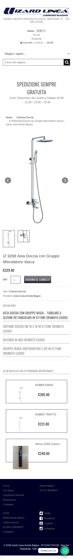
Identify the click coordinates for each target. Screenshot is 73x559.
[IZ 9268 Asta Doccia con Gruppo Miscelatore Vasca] (36, 180)
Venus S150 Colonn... (48, 443)
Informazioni (9, 500)
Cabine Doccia (11, 522)
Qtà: (5, 279)
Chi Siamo (8, 490)
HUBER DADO (44, 385)
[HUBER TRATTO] (20, 424)
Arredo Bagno (47, 485)
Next (65, 180)
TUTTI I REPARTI (49, 490)
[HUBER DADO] (20, 394)
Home (9, 117)
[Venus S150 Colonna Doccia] (20, 457)
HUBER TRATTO (45, 414)
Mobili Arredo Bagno (14, 517)
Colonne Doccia (25, 117)
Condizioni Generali (13, 495)
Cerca (6, 485)
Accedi (36, 35)
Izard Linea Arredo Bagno (27, 296)
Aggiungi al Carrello (37, 279)
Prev (8, 180)
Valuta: (31, 31)
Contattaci (8, 504)
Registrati (37, 38)
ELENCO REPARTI (13, 527)
